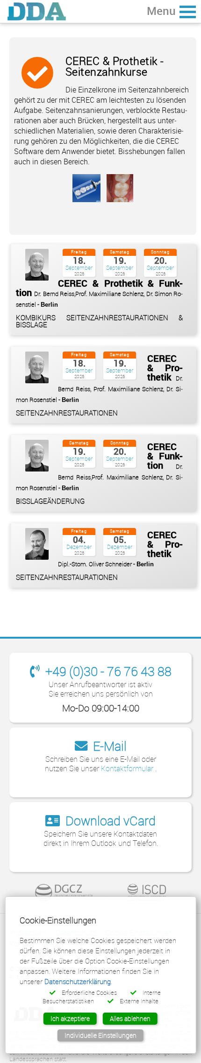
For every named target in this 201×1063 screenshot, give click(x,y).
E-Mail (108, 745)
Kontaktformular (128, 768)
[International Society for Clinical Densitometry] (147, 892)
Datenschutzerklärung (77, 981)
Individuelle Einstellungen (100, 1035)
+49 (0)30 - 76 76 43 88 (107, 671)
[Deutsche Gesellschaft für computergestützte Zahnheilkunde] (70, 892)
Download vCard (109, 820)
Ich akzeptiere (70, 1018)
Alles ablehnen (130, 1018)
